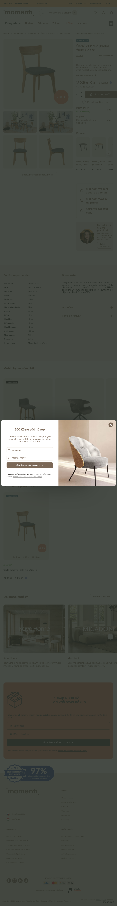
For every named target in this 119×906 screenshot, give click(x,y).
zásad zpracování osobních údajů (27, 477)
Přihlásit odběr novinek (28, 465)
